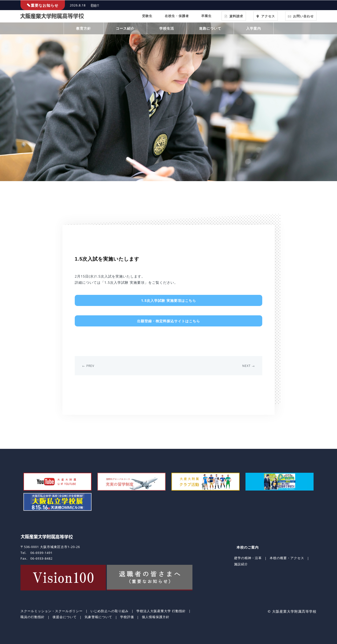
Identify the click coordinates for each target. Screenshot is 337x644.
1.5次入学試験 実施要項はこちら (168, 300)
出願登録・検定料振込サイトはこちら (168, 321)
